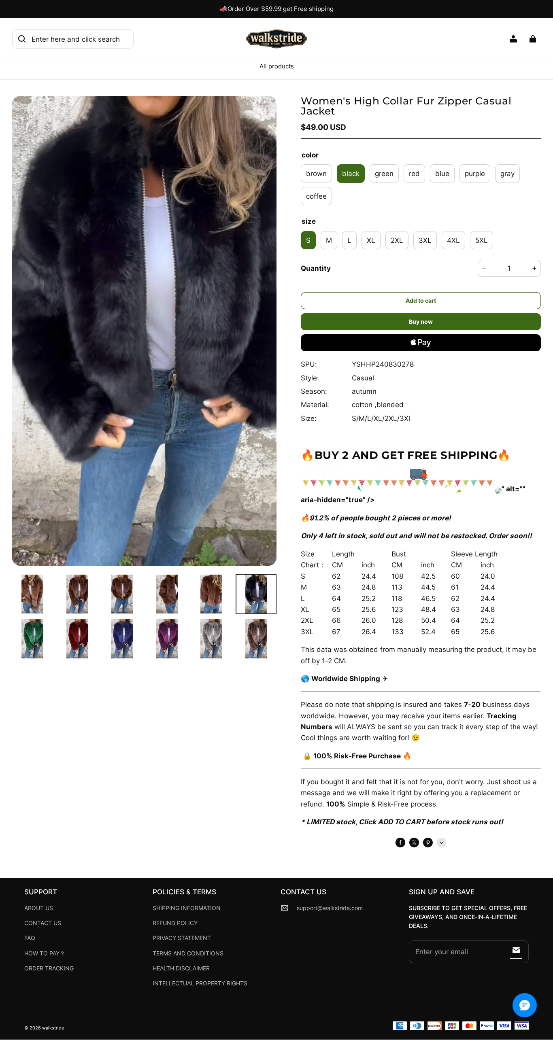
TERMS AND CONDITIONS (188, 953)
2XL (397, 240)
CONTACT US (42, 923)
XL (371, 240)
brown (316, 173)
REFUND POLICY (175, 923)
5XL (481, 240)
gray (507, 173)
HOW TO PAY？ (44, 953)
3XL (425, 240)
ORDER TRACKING (49, 968)
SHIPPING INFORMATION (187, 908)
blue (442, 173)
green (384, 173)
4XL (453, 240)
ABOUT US (38, 908)
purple (475, 173)
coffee (316, 196)
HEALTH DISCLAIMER (181, 968)
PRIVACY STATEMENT (182, 938)
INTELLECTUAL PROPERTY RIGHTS (200, 983)
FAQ (29, 938)
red (414, 173)
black (350, 173)
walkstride (53, 1028)
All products (276, 66)
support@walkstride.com (330, 908)
